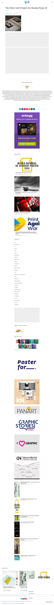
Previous (49, 568)
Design (15, 265)
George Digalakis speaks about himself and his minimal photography (25, 193)
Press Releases (17, 300)
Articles (15, 248)
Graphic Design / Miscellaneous (19, 274)
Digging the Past (17, 268)
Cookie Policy (22, 603)
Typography (16, 304)
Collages (15, 261)
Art (14, 246)
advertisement (16, 244)
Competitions (16, 263)
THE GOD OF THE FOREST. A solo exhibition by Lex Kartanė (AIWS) (30, 483)
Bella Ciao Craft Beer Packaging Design (22, 212)
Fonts (15, 272)
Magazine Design (17, 289)
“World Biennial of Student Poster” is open (23, 172)
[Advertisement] (27, 39)
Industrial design (17, 280)
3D (14, 242)
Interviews (16, 285)
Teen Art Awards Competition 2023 (27, 521)
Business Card (16, 259)
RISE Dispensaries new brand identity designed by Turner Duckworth (29, 516)
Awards (15, 253)
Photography (16, 295)
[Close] (52, 579)
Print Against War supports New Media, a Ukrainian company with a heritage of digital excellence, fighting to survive (26, 233)
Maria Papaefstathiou (8, 13)
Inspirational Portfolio (18, 283)
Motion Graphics (17, 291)
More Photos (16, 349)
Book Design (16, 255)
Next (51, 568)
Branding (15, 257)
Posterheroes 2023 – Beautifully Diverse (27, 555)
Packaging (16, 293)
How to (15, 276)
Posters (15, 298)
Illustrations (16, 278)
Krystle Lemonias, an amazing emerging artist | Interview (29, 539)
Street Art (16, 302)
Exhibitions (16, 270)
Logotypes (16, 287)
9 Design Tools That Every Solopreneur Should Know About (9, 587)
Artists (15, 250)
